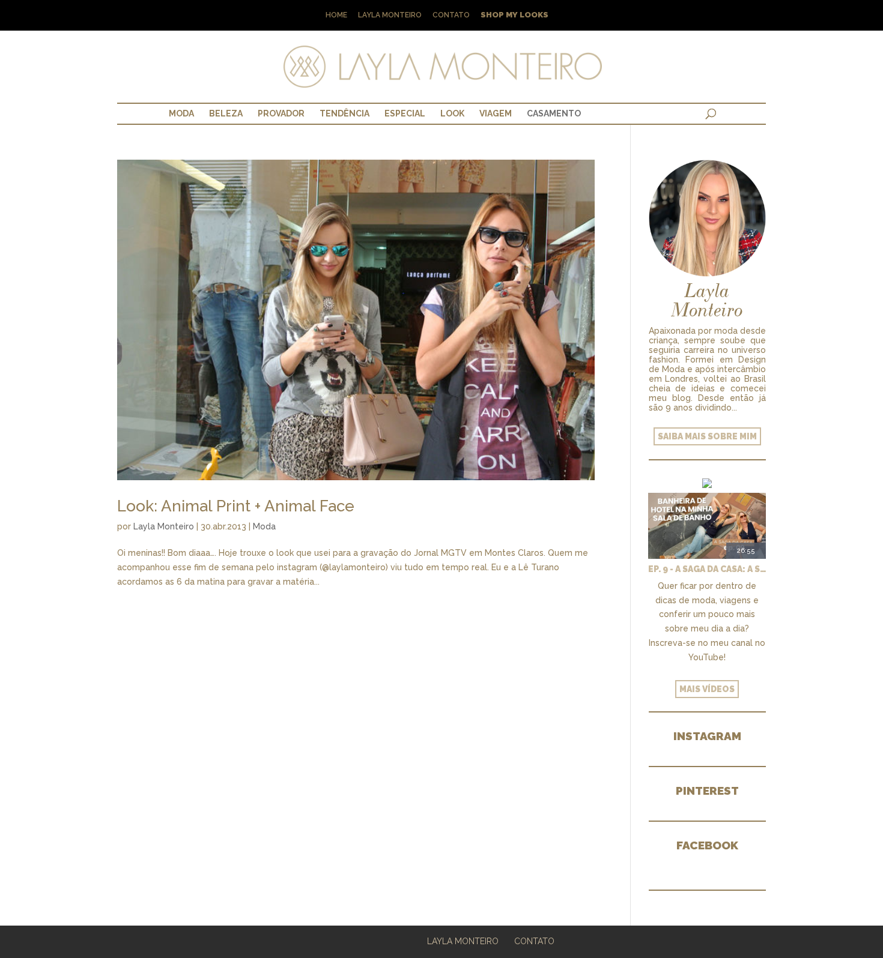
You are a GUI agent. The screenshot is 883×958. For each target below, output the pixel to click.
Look (452, 113)
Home (336, 15)
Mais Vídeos (707, 689)
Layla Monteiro (390, 15)
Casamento (554, 113)
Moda (181, 113)
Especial (404, 113)
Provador (281, 113)
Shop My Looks (514, 15)
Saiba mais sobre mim (707, 436)
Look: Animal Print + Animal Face (235, 506)
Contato (451, 15)
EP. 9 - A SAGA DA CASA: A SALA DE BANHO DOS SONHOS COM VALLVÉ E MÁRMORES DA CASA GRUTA (707, 569)
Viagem (495, 113)
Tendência (344, 113)
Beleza (226, 113)
